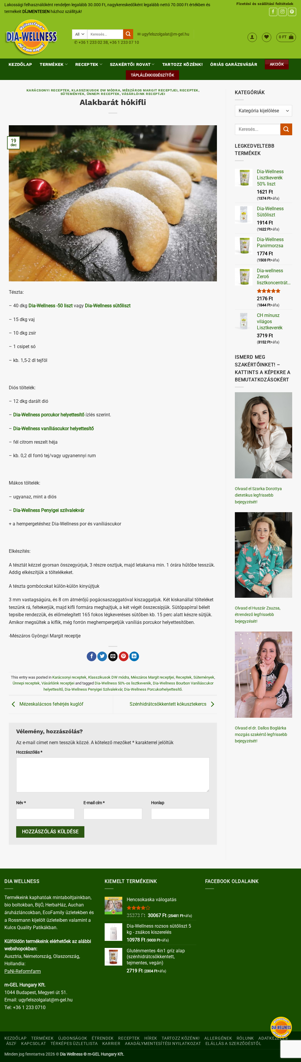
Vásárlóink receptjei (143, 94)
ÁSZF (11, 1043)
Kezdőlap (20, 64)
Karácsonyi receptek (48, 90)
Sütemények (73, 94)
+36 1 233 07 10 (124, 42)
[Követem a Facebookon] (273, 12)
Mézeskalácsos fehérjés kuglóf (50, 704)
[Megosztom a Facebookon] (91, 657)
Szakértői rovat (130, 64)
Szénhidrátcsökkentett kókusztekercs (169, 704)
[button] (252, 37)
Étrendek (103, 1038)
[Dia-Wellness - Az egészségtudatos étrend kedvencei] (33, 37)
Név (21, 802)
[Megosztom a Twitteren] (102, 657)
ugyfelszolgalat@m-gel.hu (165, 34)
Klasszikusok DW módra (95, 90)
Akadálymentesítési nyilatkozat (163, 1043)
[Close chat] (281, 1027)
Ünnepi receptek (103, 94)
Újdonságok (72, 1038)
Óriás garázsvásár (233, 64)
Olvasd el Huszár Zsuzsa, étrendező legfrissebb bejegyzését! (257, 615)
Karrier (111, 1043)
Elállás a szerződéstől (233, 1043)
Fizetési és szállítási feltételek (264, 3)
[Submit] (128, 34)
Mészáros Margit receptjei (150, 90)
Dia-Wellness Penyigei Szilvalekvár (93, 689)
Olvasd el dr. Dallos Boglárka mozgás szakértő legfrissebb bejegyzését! (261, 735)
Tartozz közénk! (182, 64)
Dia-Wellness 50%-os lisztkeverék (123, 683)
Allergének (218, 1038)
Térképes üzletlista (74, 1043)
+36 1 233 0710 (29, 1007)
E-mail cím (94, 802)
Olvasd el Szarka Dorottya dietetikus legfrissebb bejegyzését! (258, 495)
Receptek (86, 64)
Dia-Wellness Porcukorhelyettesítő (153, 689)
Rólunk (245, 1038)
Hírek (150, 1038)
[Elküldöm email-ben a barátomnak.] (113, 657)
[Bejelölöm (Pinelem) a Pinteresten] (123, 657)
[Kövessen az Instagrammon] (282, 12)
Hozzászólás (29, 752)
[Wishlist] (266, 37)
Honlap (157, 802)
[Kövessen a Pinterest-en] (292, 12)
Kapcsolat (33, 1043)
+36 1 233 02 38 (93, 42)
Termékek (51, 64)
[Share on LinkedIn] (134, 657)
